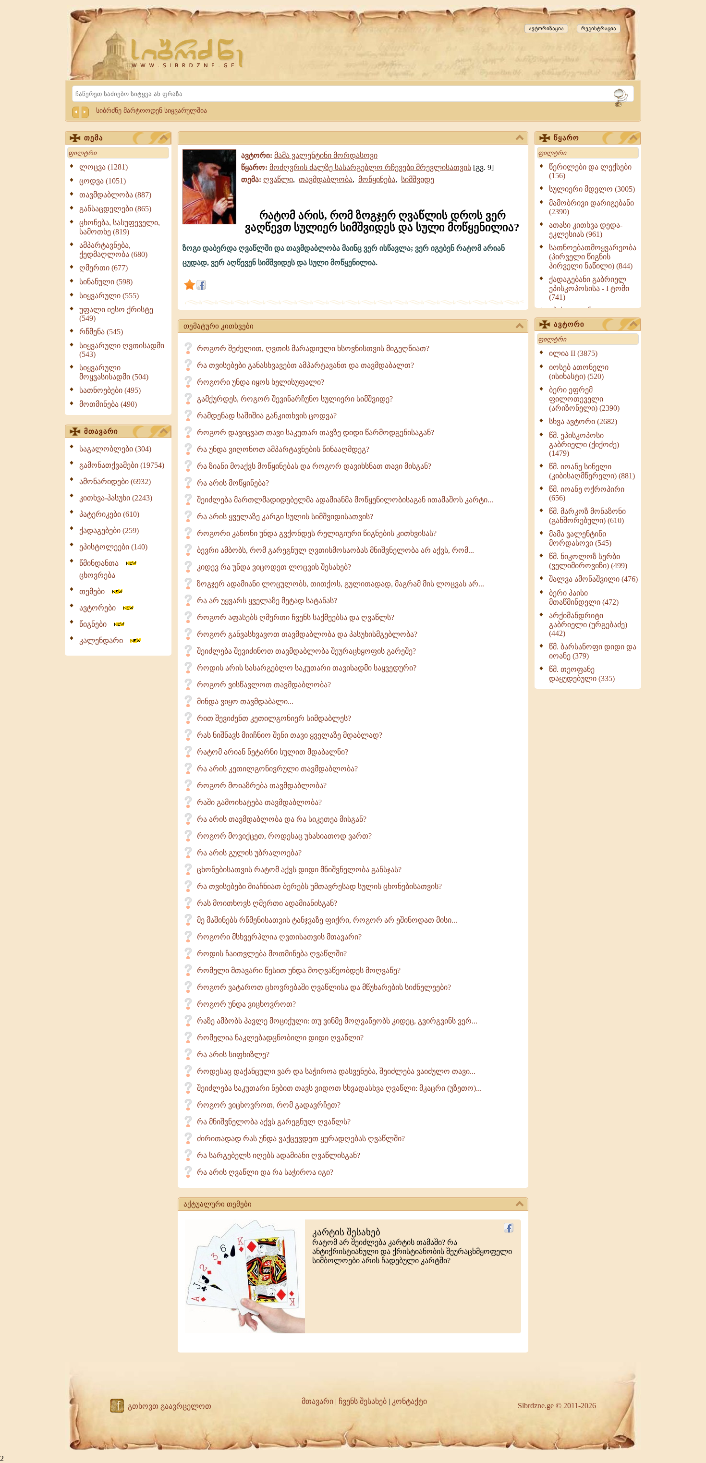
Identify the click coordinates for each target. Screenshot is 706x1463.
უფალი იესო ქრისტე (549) (116, 313)
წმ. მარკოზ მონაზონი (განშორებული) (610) (587, 515)
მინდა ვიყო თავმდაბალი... (245, 701)
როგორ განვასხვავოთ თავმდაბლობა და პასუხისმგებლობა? (307, 634)
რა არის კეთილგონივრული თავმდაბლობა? (277, 769)
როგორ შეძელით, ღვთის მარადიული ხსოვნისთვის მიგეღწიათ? (313, 348)
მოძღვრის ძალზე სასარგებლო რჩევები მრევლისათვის (370, 167)
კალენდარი (104, 640)
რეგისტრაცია (598, 28)
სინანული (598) (106, 282)
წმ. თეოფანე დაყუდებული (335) (582, 674)
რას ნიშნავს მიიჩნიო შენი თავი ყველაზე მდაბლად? (289, 735)
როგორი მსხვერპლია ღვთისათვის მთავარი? (279, 937)
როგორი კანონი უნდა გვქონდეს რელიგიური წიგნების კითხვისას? (317, 533)
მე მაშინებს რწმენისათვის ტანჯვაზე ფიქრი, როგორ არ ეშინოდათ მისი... (327, 920)
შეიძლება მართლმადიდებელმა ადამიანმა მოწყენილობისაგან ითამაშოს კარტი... (345, 500)
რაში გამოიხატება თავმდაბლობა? (259, 802)
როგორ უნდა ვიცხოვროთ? (246, 1004)
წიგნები (95, 624)
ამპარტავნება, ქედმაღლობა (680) (113, 249)
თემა (93, 138)
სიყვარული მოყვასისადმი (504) (113, 372)
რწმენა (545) (101, 332)
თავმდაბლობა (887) (115, 195)
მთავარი (101, 431)
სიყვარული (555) (109, 296)
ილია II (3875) (573, 353)
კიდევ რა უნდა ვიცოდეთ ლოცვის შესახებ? (274, 567)
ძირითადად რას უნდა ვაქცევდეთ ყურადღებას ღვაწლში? (301, 1138)
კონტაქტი (409, 1401)
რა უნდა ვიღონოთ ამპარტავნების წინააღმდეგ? (283, 449)
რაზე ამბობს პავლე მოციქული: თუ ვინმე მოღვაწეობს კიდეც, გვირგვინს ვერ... (337, 1021)
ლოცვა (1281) (103, 167)
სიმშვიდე (417, 179)
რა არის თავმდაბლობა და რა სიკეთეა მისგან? (281, 819)
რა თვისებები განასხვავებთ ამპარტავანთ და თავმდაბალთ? (305, 365)
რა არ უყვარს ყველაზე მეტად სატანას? (267, 601)
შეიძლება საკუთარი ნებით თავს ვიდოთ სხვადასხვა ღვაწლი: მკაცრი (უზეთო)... (339, 1088)
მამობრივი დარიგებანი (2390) (591, 207)
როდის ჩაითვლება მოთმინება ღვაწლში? (272, 954)
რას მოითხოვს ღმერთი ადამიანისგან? (267, 903)
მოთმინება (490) (108, 404)
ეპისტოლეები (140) (113, 547)
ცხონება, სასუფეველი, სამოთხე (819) (119, 227)
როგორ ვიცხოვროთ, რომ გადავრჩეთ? (269, 1105)
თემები (94, 591)
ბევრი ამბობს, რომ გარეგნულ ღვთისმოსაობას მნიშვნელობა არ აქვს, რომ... (335, 550)
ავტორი (569, 324)
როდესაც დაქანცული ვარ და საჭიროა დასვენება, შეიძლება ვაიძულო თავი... (336, 1071)
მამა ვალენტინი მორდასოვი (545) (580, 538)
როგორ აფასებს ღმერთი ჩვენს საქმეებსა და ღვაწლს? (295, 617)
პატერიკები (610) (109, 514)
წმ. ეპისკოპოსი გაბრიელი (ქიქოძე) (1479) (584, 444)
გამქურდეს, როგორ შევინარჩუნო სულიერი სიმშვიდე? (295, 399)
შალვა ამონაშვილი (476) (593, 579)
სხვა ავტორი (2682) (583, 421)
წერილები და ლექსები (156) (590, 171)
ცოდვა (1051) (102, 181)
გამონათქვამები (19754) (121, 465)
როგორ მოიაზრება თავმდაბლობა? (262, 785)
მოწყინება (376, 179)
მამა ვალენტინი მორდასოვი (325, 155)
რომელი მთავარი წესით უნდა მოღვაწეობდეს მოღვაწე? (299, 970)
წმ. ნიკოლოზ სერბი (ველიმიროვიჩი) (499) (588, 561)
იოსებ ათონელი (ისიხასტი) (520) (579, 371)
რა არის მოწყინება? (233, 483)
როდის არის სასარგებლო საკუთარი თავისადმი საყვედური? (306, 668)
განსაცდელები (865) (115, 209)
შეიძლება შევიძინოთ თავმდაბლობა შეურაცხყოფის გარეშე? (306, 651)
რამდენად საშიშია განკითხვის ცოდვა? (267, 416)
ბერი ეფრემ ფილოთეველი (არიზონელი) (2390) (584, 399)
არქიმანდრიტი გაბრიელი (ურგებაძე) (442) (588, 624)
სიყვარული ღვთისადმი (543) (121, 349)
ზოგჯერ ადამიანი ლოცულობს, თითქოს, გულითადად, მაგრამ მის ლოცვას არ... (340, 584)
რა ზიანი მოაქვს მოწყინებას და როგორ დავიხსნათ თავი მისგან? (314, 466)
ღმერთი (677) (103, 268)
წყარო (566, 138)
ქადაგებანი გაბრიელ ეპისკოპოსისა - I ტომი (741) (589, 288)
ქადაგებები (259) (109, 530)
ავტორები (100, 608)
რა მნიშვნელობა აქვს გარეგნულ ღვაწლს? (274, 1122)
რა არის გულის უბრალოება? (249, 853)
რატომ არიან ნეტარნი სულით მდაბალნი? (272, 752)
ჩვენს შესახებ (363, 1401)
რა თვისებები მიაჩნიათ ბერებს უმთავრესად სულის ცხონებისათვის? (319, 886)
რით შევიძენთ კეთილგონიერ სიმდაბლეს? (274, 718)
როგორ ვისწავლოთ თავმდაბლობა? (264, 685)
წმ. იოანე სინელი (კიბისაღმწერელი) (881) (592, 471)
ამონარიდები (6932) (115, 481)
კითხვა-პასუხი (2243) (115, 498)
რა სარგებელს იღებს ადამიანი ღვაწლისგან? (278, 1155)
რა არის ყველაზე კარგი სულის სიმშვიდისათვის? (285, 516)
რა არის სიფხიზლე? (233, 1054)
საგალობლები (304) (115, 449)
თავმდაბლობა (326, 179)
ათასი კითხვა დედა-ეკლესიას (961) (585, 229)
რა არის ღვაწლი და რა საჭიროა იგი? (265, 1172)
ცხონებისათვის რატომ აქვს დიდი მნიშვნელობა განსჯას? (299, 870)
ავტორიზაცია (546, 28)
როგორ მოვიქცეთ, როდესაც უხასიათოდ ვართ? (284, 836)
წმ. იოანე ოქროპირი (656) (586, 493)
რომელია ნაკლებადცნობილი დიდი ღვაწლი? (280, 1038)
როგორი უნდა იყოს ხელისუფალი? (260, 382)
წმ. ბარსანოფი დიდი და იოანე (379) (592, 651)
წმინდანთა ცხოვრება (101, 569)
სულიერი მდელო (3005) (592, 189)
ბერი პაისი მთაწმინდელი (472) (584, 597)
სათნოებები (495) (110, 390)
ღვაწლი (278, 179)
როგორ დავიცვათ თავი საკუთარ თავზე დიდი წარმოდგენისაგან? (315, 432)
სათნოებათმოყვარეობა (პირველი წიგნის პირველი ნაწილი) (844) (592, 257)
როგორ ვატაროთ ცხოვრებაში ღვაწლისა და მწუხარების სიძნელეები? (324, 987)
